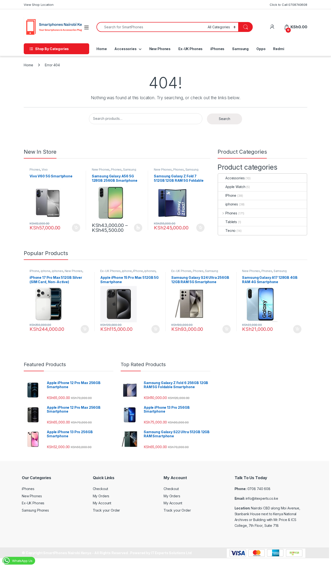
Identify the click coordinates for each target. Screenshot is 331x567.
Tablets (231, 222)
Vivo (45, 169)
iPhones (217, 49)
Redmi (278, 49)
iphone (45, 271)
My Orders (101, 496)
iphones (231, 204)
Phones (35, 169)
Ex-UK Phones (190, 49)
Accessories (125, 49)
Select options (136, 228)
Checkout (100, 489)
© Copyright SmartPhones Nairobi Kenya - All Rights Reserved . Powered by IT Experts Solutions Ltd (106, 553)
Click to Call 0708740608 (288, 5)
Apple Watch (235, 187)
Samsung (240, 49)
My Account (102, 503)
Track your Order (106, 510)
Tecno (230, 230)
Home (101, 49)
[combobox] (150, 27)
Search (224, 119)
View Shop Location (38, 5)
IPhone (230, 195)
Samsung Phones (35, 510)
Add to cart (76, 228)
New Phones (160, 49)
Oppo (260, 49)
